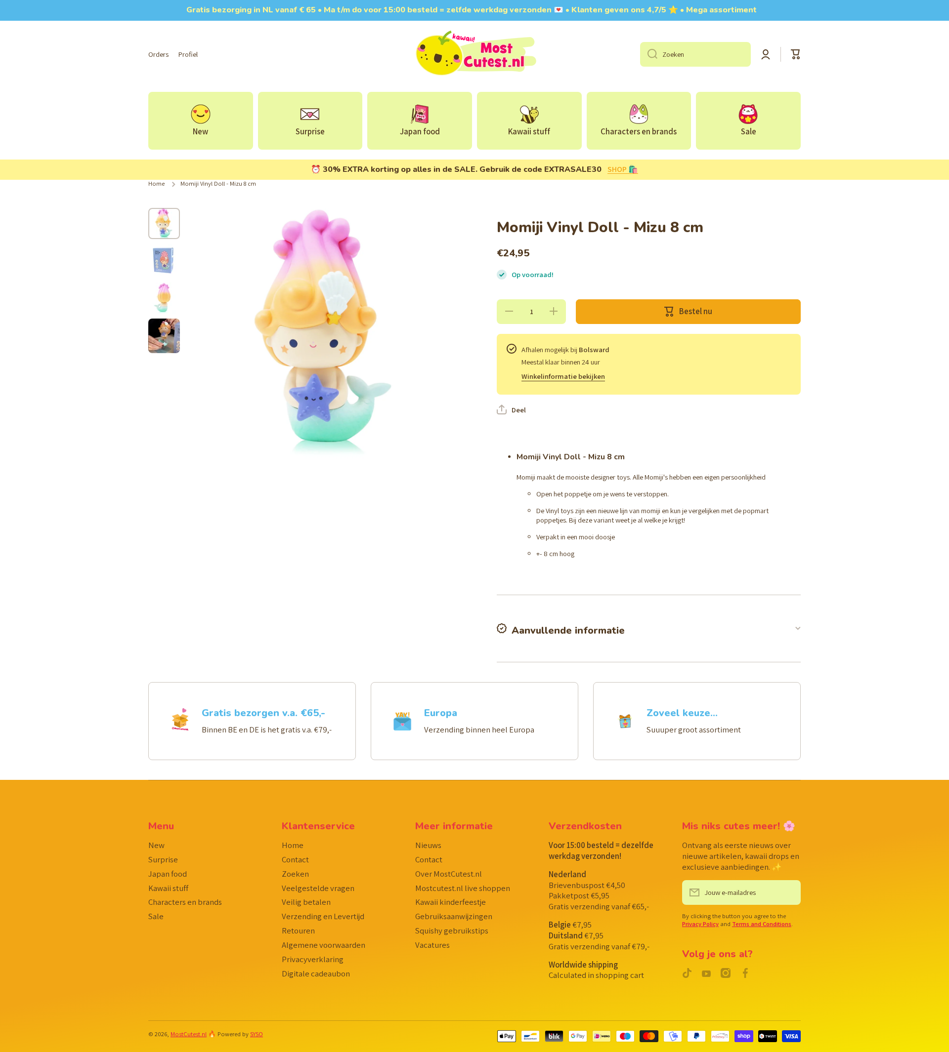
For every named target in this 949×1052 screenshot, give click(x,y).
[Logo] (474, 54)
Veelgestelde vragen (318, 888)
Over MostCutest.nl (448, 873)
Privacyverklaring (313, 959)
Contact (295, 859)
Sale (156, 916)
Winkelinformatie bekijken (563, 376)
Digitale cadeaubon (316, 973)
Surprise (163, 859)
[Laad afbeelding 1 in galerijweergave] (164, 223)
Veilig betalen (306, 901)
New (156, 845)
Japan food (167, 873)
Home (156, 184)
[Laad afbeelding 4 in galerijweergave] (164, 336)
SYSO (256, 1034)
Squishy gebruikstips (451, 930)
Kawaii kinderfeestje (450, 901)
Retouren (298, 930)
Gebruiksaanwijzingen (453, 916)
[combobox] (695, 54)
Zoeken (295, 873)
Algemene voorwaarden (323, 944)
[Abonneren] (788, 892)
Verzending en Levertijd (323, 916)
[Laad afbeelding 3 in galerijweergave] (164, 298)
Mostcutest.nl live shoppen (462, 888)
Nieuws (428, 845)
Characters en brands (185, 901)
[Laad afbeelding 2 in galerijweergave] (164, 261)
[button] (796, 54)
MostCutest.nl (189, 1034)
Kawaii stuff (168, 888)
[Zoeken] (648, 54)
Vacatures (432, 944)
